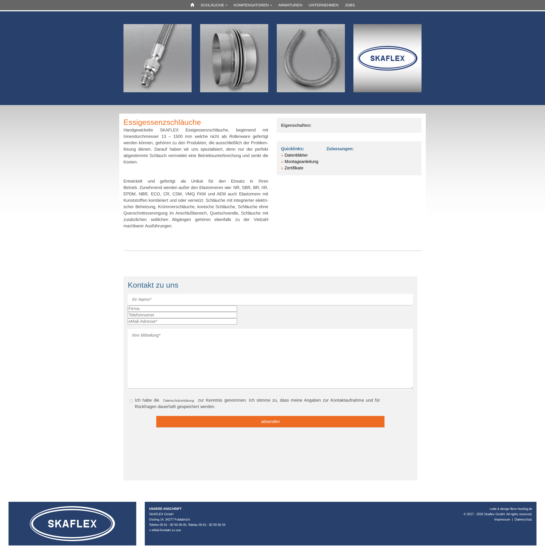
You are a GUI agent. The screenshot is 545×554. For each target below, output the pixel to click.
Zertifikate (294, 168)
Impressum (502, 519)
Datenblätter (296, 155)
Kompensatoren (252, 5)
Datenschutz (523, 519)
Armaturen (290, 5)
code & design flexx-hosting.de (511, 509)
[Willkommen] (192, 5)
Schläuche (213, 5)
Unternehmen (323, 5)
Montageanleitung (301, 161)
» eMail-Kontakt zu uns (165, 530)
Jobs (350, 5)
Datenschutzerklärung (178, 400)
